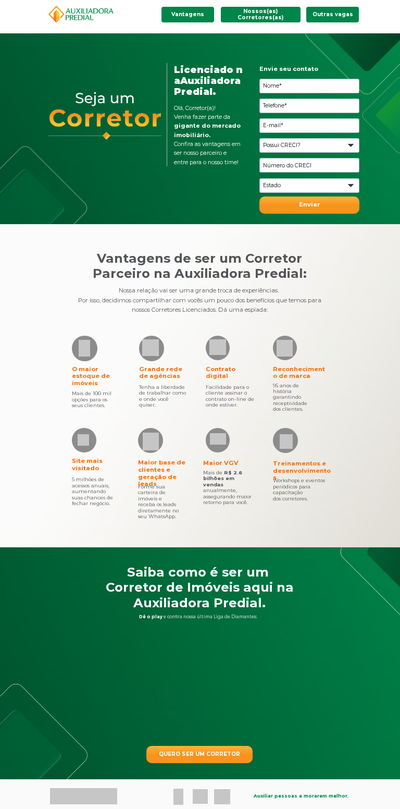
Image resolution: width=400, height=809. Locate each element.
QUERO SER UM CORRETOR (199, 754)
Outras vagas (332, 14)
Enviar (309, 204)
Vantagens (187, 14)
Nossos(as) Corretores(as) (260, 14)
